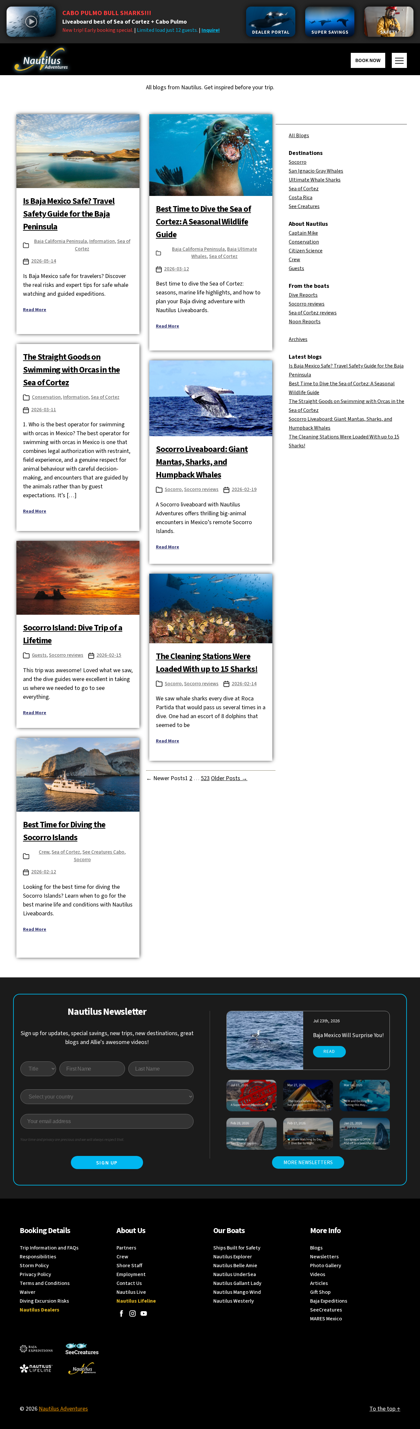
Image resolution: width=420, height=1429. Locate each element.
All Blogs (299, 135)
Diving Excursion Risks (44, 1301)
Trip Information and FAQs (49, 1247)
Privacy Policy (35, 1274)
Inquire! (210, 30)
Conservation (46, 397)
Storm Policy (34, 1265)
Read (329, 1051)
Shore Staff (129, 1265)
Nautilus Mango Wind (237, 1292)
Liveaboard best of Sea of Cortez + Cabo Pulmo (124, 22)
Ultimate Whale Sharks (315, 179)
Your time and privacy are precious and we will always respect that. (72, 1139)
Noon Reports (305, 321)
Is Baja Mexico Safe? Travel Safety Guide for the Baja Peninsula (69, 214)
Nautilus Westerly (233, 1301)
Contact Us (129, 1283)
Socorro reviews (201, 489)
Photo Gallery (325, 1265)
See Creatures (304, 206)
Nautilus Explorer (232, 1256)
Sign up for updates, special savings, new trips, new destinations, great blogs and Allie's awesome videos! (107, 1037)
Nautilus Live (131, 1292)
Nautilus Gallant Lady (237, 1283)
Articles (319, 1283)
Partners (126, 1247)
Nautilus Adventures (63, 1409)
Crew (44, 852)
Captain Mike (303, 233)
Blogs (316, 1247)
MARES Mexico (326, 1318)
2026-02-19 (244, 489)
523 (205, 778)
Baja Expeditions (328, 1301)
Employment (131, 1274)
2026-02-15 (108, 655)
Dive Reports (303, 295)
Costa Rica (300, 197)
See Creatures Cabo (103, 852)
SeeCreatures (326, 1309)
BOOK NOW (368, 60)
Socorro (173, 489)
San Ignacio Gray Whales (316, 171)
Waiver (27, 1292)
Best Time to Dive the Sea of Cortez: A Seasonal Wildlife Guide (203, 222)
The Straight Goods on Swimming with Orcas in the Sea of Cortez (71, 370)
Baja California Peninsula (60, 241)
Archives (298, 339)
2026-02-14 (244, 683)
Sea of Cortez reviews (313, 312)
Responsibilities (38, 1256)
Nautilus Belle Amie (235, 1265)
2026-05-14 (43, 261)
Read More (34, 310)
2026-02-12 (43, 871)
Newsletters (324, 1256)
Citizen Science (306, 250)
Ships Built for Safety (237, 1247)
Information (102, 241)
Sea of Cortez (223, 256)
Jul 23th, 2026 (326, 1021)
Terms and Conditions (45, 1283)
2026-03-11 (43, 409)
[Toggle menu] (399, 60)
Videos (317, 1274)
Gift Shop (320, 1292)
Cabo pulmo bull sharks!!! (106, 13)
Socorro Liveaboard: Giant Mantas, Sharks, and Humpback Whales (202, 462)
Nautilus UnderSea (234, 1274)
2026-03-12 (176, 269)
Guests (39, 655)
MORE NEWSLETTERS (308, 1162)
